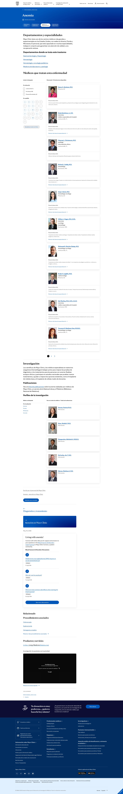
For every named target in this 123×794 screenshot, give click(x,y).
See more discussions (42, 602)
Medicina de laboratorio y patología (35, 67)
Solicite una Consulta (30, 19)
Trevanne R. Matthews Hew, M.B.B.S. (69, 328)
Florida (25, 408)
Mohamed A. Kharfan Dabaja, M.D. (68, 246)
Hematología (27, 59)
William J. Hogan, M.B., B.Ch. (67, 219)
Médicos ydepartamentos (45, 25)
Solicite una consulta (31, 500)
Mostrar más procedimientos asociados (35, 634)
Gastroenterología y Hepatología (34, 56)
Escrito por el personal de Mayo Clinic (34, 490)
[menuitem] (26, 25)
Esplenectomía (27, 626)
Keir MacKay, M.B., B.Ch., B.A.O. (67, 301)
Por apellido (26, 98)
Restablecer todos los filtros (31, 127)
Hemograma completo (30, 630)
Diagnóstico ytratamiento (35, 25)
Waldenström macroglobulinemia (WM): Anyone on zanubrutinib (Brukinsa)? (40, 559)
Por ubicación (26, 85)
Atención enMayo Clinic (55, 25)
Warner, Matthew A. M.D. (65, 471)
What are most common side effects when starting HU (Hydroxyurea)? (41, 591)
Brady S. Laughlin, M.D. (65, 274)
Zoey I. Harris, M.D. (64, 192)
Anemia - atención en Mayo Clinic (33, 494)
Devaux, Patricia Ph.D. (64, 407)
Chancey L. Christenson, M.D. (67, 140)
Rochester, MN (29, 91)
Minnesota (25, 410)
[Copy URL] (59, 668)
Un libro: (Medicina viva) (36, 645)
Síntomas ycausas (26, 25)
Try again (50, 671)
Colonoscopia (27, 622)
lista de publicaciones (36, 387)
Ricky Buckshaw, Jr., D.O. (65, 113)
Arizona (25, 406)
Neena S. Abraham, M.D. (65, 87)
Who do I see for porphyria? (33, 575)
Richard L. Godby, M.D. (65, 164)
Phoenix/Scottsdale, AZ (31, 94)
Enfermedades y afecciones (30, 9)
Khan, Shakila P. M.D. (64, 423)
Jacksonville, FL (30, 88)
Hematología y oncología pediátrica (35, 63)
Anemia (28, 15)
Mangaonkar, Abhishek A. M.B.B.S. (68, 439)
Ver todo (25, 413)
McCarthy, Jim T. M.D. (64, 455)
